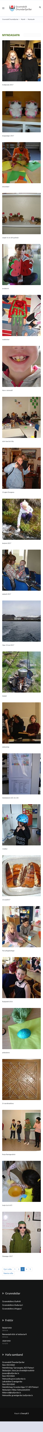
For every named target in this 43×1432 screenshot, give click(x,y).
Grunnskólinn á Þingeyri (12, 1309)
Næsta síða (8, 1273)
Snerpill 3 (25, 1413)
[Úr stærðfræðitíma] (21, 1079)
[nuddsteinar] (21, 315)
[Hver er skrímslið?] (21, 366)
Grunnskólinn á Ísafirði (11, 1301)
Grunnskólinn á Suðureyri (12, 1305)
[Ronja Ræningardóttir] (21, 1130)
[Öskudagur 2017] (21, 1232)
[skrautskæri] (21, 162)
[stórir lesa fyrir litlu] (21, 417)
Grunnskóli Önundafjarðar (10, 19)
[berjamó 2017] (21, 519)
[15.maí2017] (21, 875)
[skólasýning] (21, 723)
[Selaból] (21, 672)
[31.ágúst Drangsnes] (21, 468)
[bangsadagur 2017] (21, 111)
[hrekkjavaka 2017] (21, 60)
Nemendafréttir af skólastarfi (14, 1334)
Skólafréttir (7, 1328)
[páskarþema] (21, 1028)
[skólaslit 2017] (21, 570)
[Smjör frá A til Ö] (21, 1181)
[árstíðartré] (21, 264)
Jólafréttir (6, 1341)
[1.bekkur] (21, 824)
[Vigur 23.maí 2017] (21, 621)
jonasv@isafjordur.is (10, 1373)
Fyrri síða (8, 1269)
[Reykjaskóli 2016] (21, 977)
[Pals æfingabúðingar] (21, 926)
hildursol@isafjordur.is (11, 1392)
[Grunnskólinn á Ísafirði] (21, 8)
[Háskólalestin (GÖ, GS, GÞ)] (21, 774)
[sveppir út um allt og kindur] (21, 213)
